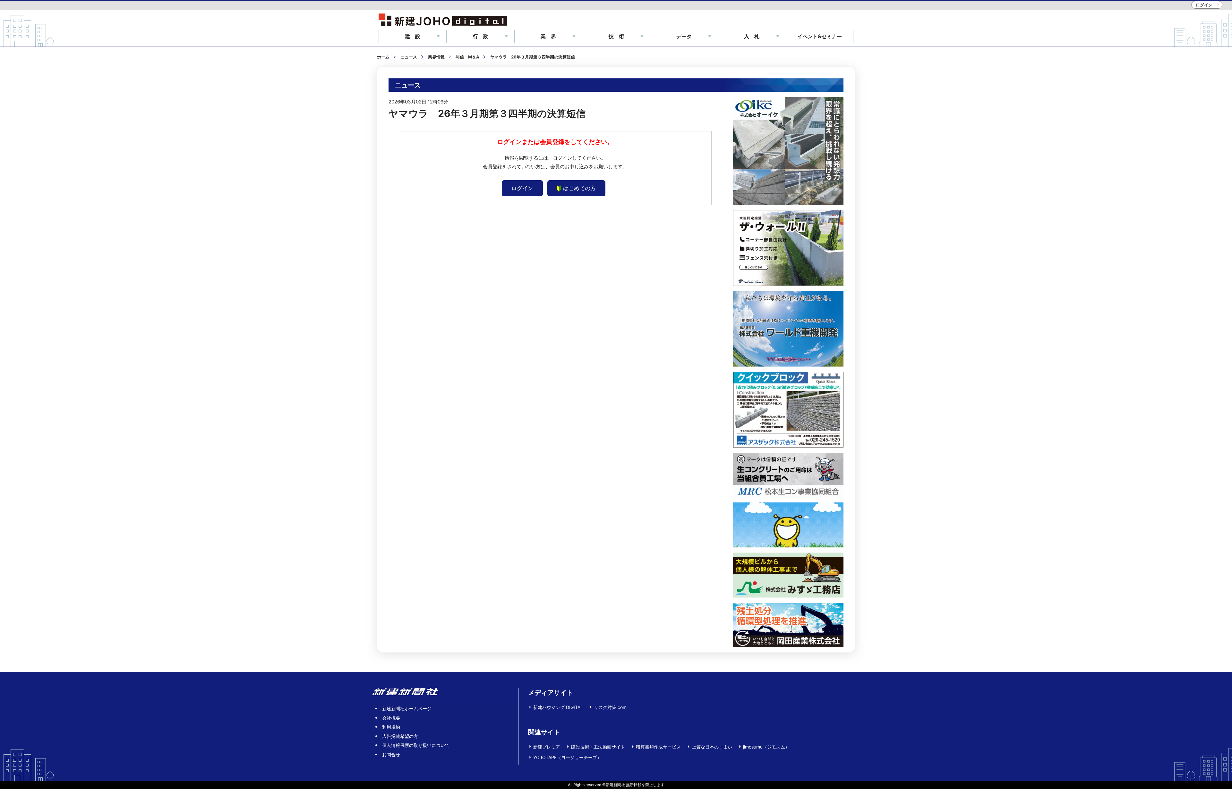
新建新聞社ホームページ (407, 708)
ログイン (1204, 4)
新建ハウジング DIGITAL (558, 707)
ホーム (383, 56)
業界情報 (436, 56)
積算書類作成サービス (658, 746)
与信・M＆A (467, 56)
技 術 (616, 36)
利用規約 (391, 727)
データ (684, 36)
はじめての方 (579, 188)
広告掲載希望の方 (400, 736)
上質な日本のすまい (712, 746)
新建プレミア (546, 746)
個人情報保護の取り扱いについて (415, 745)
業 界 (548, 36)
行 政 (480, 36)
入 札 (751, 36)
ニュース (408, 56)
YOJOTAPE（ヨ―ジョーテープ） (567, 757)
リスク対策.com (610, 707)
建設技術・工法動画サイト (598, 746)
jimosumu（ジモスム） (766, 746)
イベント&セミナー (819, 36)
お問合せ (391, 754)
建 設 (412, 36)
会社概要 (391, 718)
